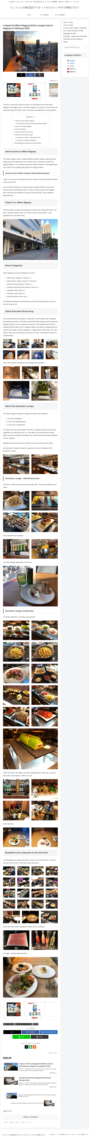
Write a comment (30, 1117)
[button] (39, 75)
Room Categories (20, 129)
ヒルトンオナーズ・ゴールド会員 (24, 1024)
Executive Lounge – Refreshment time (28, 137)
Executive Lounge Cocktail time (26, 140)
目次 (28, 117)
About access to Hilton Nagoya (24, 121)
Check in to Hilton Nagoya (23, 126)
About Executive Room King (24, 132)
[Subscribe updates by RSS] (34, 1047)
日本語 (72, 63)
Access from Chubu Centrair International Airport (32, 123)
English (72, 60)
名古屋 (36, 1024)
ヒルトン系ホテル (9, 1024)
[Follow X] (26, 1047)
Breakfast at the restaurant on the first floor (28, 143)
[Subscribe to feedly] (30, 1047)
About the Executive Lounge (24, 134)
